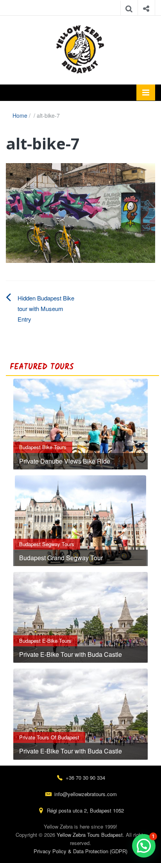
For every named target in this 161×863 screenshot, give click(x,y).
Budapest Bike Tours (42, 447)
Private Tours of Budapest (49, 737)
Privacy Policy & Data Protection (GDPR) (80, 851)
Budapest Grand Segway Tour (61, 557)
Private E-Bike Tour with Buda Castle (70, 654)
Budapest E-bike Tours (45, 640)
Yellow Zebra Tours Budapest (90, 834)
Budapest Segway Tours (46, 544)
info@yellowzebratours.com (85, 794)
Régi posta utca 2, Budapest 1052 (85, 810)
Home (20, 115)
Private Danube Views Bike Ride (64, 461)
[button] (144, 846)
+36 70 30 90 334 (85, 777)
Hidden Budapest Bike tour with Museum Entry (46, 308)
